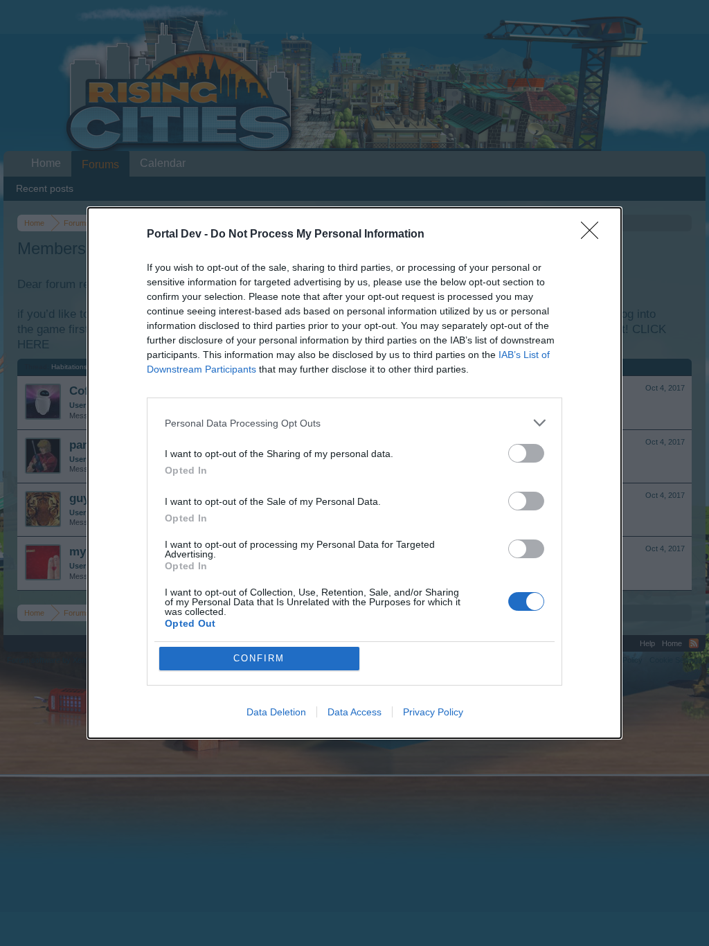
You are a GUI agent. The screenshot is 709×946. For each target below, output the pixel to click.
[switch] (526, 453)
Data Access (354, 711)
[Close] (594, 235)
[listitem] (354, 423)
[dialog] (354, 473)
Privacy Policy (433, 711)
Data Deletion (276, 711)
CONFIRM (259, 658)
